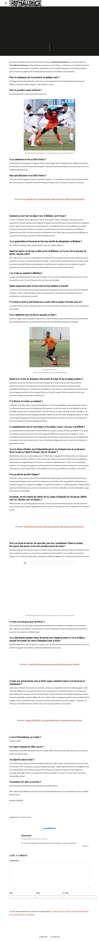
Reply (85, 846)
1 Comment (35, 45)
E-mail (38, 893)
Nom (11, 893)
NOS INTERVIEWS (26, 16)
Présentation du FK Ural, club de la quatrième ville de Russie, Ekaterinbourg (54, 527)
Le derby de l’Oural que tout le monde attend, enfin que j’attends (53, 664)
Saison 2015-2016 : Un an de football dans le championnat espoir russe (54, 720)
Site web (65, 893)
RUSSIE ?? (50, 16)
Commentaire (14, 861)
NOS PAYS (39, 16)
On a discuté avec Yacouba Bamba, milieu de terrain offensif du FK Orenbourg (53, 199)
